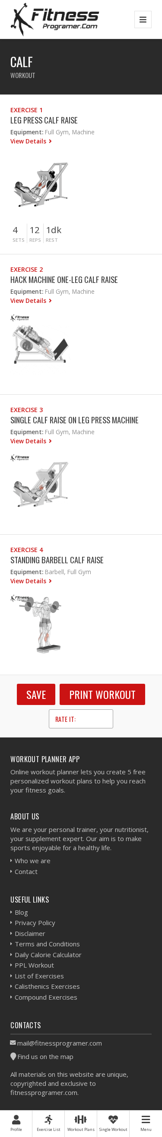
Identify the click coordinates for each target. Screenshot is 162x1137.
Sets (19, 240)
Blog (21, 912)
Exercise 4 (26, 550)
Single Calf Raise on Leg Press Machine (74, 420)
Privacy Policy (35, 922)
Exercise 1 (26, 110)
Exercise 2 (26, 269)
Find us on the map (45, 1056)
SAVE (36, 694)
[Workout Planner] (54, 19)
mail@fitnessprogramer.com (59, 1043)
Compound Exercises (46, 997)
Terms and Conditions (47, 943)
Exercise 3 (26, 410)
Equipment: (26, 132)
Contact (26, 871)
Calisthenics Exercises (47, 986)
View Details (29, 141)
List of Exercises (39, 975)
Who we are (33, 860)
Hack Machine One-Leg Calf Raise (64, 279)
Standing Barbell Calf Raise (57, 559)
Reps (35, 240)
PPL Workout (34, 965)
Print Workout (102, 694)
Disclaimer (30, 933)
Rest (52, 240)
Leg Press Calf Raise (44, 120)
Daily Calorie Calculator (48, 954)
